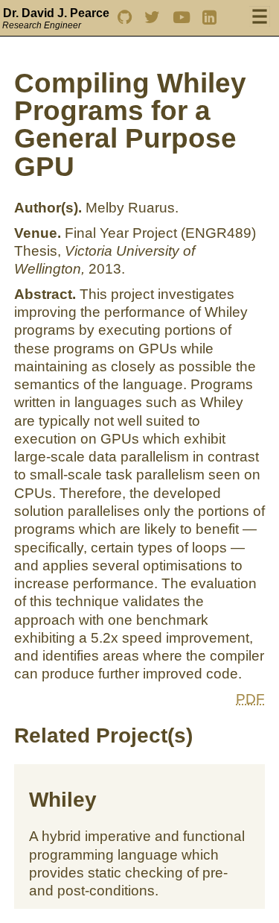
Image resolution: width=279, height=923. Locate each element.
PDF (250, 699)
